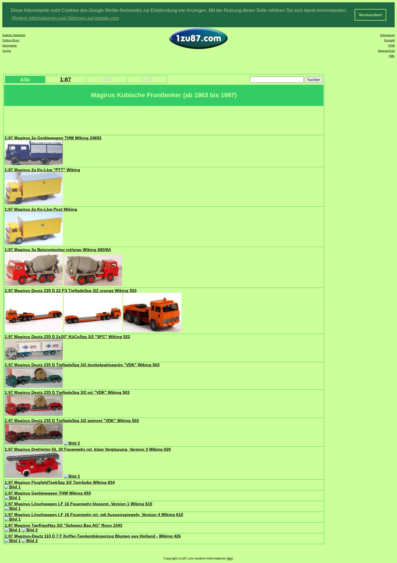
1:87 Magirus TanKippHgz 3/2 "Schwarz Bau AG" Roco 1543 (63, 525)
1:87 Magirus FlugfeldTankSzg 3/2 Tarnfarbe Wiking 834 (60, 482)
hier (229, 558)
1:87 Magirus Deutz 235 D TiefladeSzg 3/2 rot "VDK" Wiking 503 (67, 392)
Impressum (387, 35)
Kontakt (389, 40)
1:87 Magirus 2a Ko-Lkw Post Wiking (41, 209)
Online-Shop (10, 40)
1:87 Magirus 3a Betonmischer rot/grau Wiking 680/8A (58, 249)
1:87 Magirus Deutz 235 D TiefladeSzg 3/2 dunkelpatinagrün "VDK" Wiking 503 (82, 364)
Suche (6, 50)
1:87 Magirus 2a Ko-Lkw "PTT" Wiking (42, 169)
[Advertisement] (110, 120)
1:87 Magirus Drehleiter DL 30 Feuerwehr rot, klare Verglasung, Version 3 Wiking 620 (88, 449)
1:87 (65, 79)
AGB (391, 45)
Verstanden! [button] (370, 14)
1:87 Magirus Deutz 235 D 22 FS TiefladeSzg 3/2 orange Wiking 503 (71, 290)
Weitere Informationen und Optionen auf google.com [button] (65, 18)
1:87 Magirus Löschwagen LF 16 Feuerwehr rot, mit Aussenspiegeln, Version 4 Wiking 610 (94, 514)
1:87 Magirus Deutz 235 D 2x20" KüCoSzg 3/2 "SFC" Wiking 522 (67, 336)
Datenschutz (386, 50)
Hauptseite (9, 45)
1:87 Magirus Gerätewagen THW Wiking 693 (48, 493)
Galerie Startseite (14, 35)
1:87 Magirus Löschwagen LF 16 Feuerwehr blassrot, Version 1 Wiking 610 (78, 503)
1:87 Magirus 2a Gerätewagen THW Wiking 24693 (53, 138)
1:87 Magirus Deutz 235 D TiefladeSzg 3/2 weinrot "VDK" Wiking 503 (72, 420)
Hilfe (392, 55)
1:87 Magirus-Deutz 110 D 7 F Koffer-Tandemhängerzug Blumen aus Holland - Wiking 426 (93, 536)
